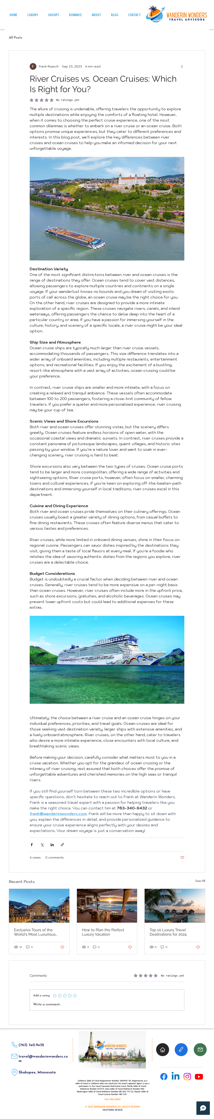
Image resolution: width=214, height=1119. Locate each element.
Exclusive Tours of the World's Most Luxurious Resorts (35, 932)
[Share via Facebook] (32, 845)
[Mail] (14, 1056)
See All (200, 881)
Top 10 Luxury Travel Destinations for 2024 (168, 932)
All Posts (15, 37)
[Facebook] (164, 1076)
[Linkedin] (175, 1076)
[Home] (162, 1049)
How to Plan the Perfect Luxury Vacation (103, 932)
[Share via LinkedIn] (52, 845)
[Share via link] (62, 845)
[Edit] (181, 1049)
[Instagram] (187, 1076)
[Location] (14, 1072)
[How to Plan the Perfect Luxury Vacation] (107, 906)
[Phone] (14, 1045)
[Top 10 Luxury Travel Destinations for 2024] (175, 906)
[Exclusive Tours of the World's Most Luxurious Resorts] (39, 906)
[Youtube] (199, 1076)
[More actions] (181, 66)
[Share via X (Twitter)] (42, 845)
